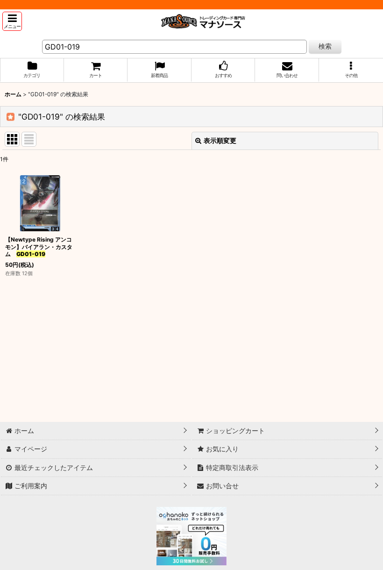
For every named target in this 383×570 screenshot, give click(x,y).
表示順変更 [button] (220, 140)
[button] (12, 21)
